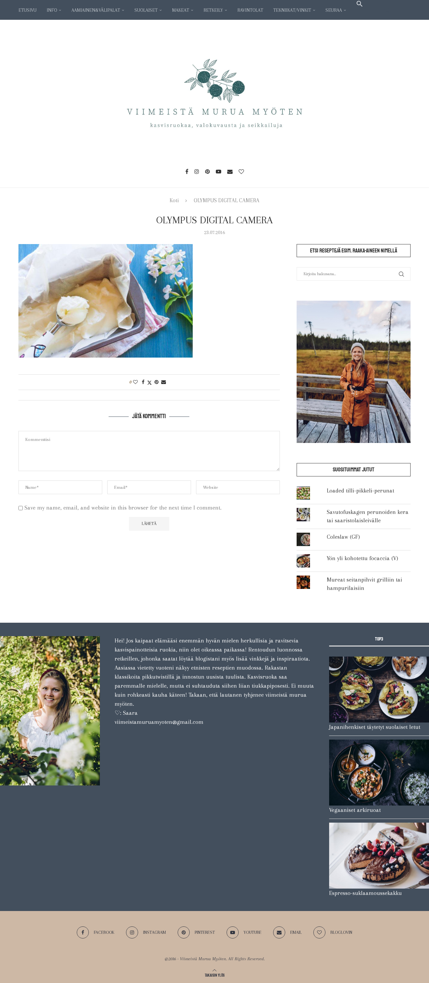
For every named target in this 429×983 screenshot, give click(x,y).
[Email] (230, 171)
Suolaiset (146, 10)
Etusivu (27, 10)
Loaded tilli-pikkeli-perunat (360, 490)
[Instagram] (196, 171)
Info (52, 10)
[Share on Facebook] (143, 382)
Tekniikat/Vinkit (292, 10)
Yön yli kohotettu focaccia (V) (362, 558)
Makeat (180, 10)
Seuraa (333, 10)
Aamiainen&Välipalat (95, 10)
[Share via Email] (163, 382)
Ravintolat (250, 10)
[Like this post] (135, 382)
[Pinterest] (207, 171)
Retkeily (213, 10)
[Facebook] (186, 171)
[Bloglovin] (241, 171)
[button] (359, 3)
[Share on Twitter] (149, 382)
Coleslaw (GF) (343, 536)
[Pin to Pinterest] (157, 382)
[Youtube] (218, 171)
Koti (174, 200)
